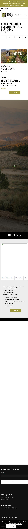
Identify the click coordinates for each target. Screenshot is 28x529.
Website (3, 88)
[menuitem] (24, 15)
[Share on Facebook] (4, 37)
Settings (19, 526)
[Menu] (24, 15)
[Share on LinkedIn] (20, 37)
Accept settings (10, 526)
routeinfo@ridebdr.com (10, 507)
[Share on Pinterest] (14, 37)
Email (3, 472)
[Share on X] (9, 37)
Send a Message (5, 499)
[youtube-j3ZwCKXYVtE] (14, 56)
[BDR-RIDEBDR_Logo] (11, 15)
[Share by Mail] (25, 37)
